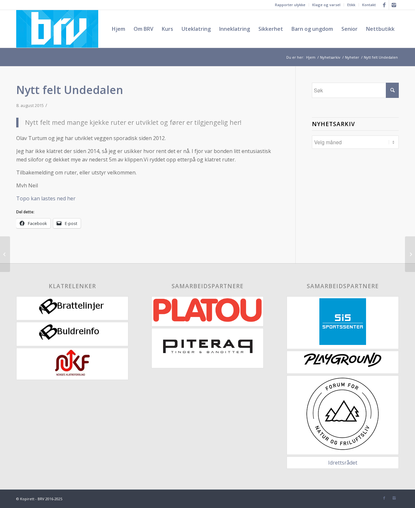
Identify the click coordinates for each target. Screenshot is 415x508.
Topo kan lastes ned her (46, 198)
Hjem (310, 57)
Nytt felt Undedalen (69, 89)
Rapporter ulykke (290, 4)
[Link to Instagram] (394, 5)
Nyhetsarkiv (330, 57)
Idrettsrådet (342, 462)
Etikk (351, 4)
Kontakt (369, 4)
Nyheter (352, 57)
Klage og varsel (326, 4)
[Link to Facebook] (384, 5)
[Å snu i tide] (5, 254)
